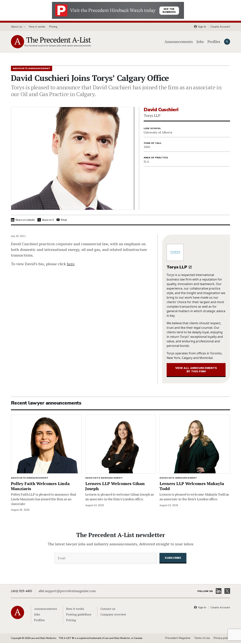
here (70, 263)
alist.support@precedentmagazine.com (67, 591)
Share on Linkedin (25, 220)
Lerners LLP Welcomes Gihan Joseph (115, 486)
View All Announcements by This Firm (196, 369)
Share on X (48, 220)
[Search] (227, 42)
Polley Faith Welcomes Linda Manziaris (40, 486)
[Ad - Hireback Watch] (118, 10)
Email (64, 220)
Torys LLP (177, 267)
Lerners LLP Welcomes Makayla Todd (191, 486)
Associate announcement (29, 477)
